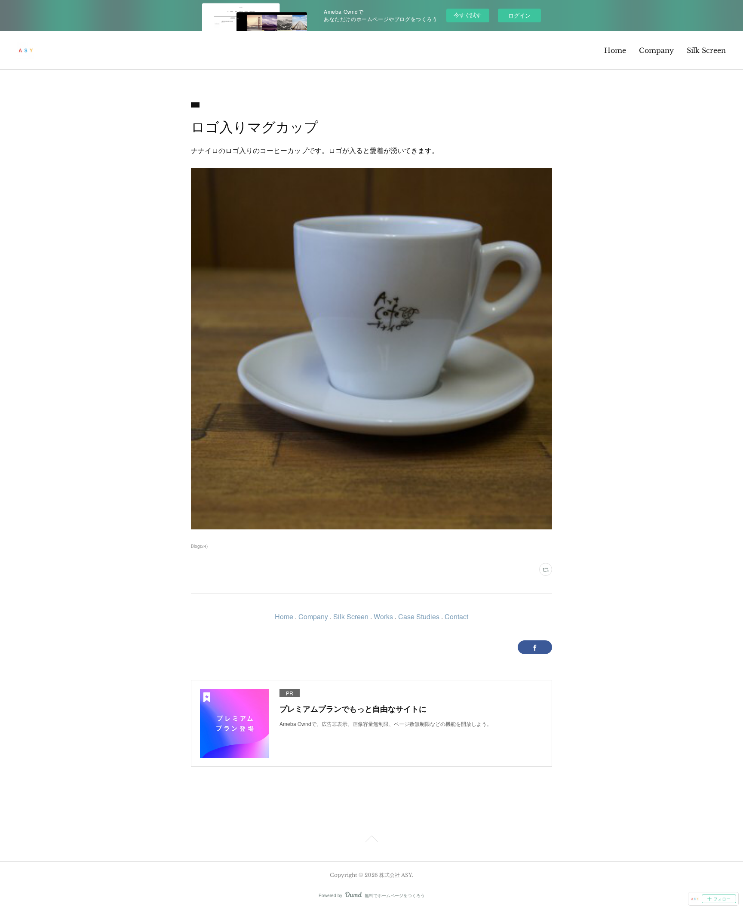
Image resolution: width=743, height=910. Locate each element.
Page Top (371, 840)
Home (615, 50)
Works (383, 616)
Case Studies (418, 616)
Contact (456, 616)
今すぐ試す (468, 15)
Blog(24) (199, 546)
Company (656, 50)
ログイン (519, 15)
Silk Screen (706, 50)
